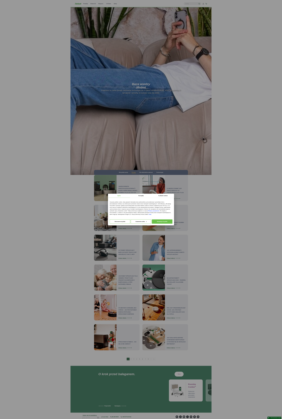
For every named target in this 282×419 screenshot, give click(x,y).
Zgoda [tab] (119, 195)
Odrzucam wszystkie (120, 221)
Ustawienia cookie (140, 221)
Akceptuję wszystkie (162, 221)
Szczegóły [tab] (141, 195)
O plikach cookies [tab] (163, 195)
